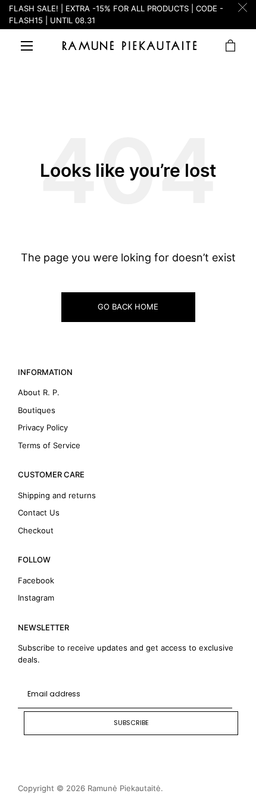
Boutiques (36, 410)
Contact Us (39, 512)
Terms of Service (49, 445)
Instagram (36, 597)
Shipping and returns (57, 495)
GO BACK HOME (128, 306)
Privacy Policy (43, 427)
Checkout (36, 530)
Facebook (36, 580)
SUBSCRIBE (131, 722)
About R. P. (39, 392)
